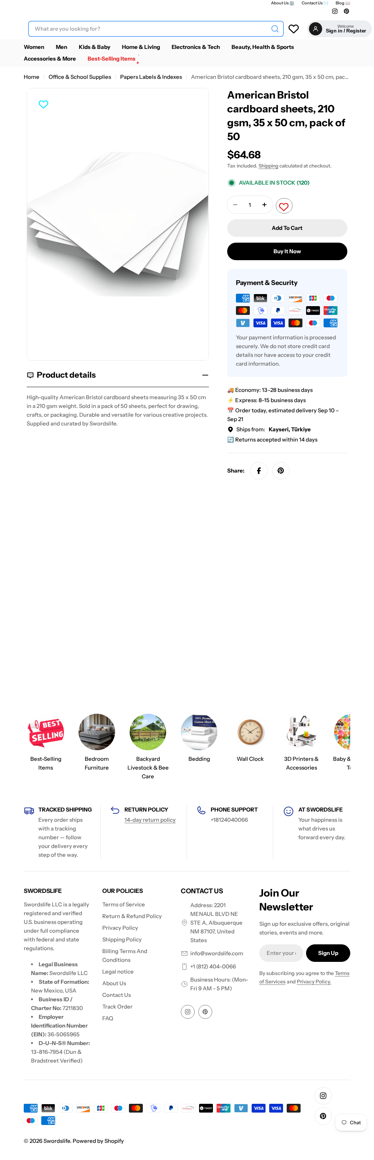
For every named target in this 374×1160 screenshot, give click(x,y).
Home (31, 76)
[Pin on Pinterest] (281, 470)
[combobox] (156, 29)
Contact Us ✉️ (315, 3)
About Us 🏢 (282, 3)
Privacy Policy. (314, 981)
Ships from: (273, 429)
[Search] (275, 29)
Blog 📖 (343, 3)
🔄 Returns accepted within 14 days (272, 439)
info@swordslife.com (216, 953)
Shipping (268, 166)
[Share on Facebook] (259, 470)
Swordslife (56, 1140)
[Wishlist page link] (294, 29)
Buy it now (287, 251)
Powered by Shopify (98, 1140)
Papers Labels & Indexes (151, 76)
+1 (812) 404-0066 (213, 966)
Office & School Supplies (80, 76)
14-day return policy (150, 819)
